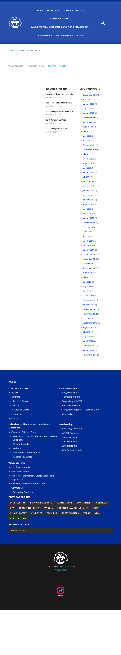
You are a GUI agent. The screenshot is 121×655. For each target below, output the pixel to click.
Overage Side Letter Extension (59, 94)
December (90, 95)
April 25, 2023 (51, 132)
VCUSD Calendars (70, 432)
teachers (52, 513)
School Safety (18, 513)
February (89, 145)
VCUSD (87, 513)
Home (10, 51)
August (88, 126)
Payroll (48, 508)
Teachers (16, 448)
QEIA (95, 508)
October (89, 227)
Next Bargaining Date (55, 120)
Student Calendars (22, 443)
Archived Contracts (22, 401)
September (90, 122)
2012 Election (18, 503)
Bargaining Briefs (70, 392)
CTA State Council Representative (28, 483)
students (36, 513)
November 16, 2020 (35, 66)
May (87, 108)
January (88, 104)
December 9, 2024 (53, 97)
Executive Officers (20, 471)
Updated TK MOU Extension (58, 102)
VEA (97, 513)
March (88, 158)
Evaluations (17, 413)
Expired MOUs (21, 409)
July (86, 131)
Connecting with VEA (72, 401)
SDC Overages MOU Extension (59, 111)
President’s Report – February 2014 (81, 409)
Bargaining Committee (24, 492)
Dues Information (70, 437)
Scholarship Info (69, 445)
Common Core (64, 503)
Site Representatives (21, 467)
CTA (12, 508)
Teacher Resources (22, 456)
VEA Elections (18, 518)
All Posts (20, 51)
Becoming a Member (72, 428)
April (87, 99)
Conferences (84, 503)
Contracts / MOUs (18, 388)
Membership (66, 424)
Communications (68, 388)
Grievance (16, 418)
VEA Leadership (16, 462)
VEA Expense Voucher (73, 450)
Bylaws (14, 392)
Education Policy (29, 508)
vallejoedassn (16, 66)
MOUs (16, 405)
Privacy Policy (61, 569)
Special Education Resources (27, 452)
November (90, 149)
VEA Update (68, 413)
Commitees (17, 487)
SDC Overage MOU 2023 (56, 128)
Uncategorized (33, 51)
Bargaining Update (41, 503)
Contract (15, 396)
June (87, 181)
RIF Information (69, 441)
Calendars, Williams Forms (24, 432)
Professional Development (73, 508)
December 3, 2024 (53, 123)
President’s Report (71, 405)
